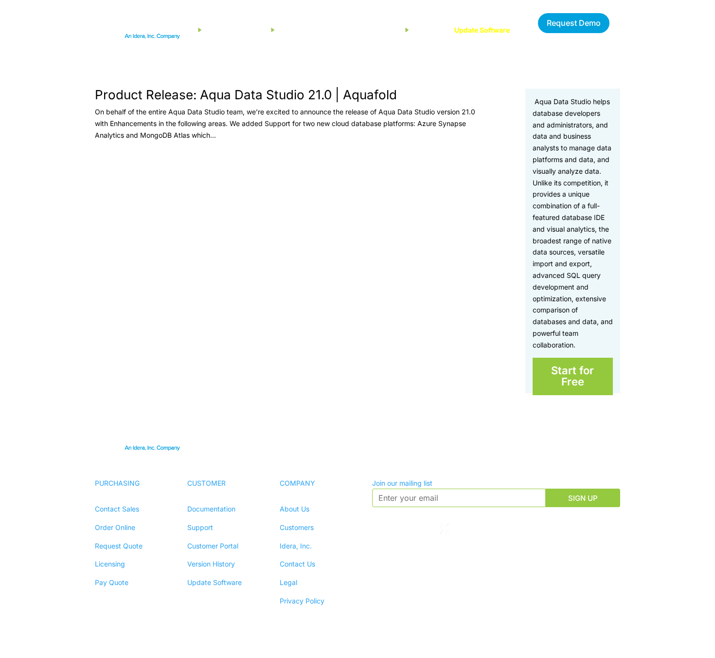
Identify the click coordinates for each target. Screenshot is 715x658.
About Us (294, 509)
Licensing (110, 564)
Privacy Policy (302, 601)
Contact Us (297, 564)
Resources (296, 30)
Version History (211, 564)
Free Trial (343, 30)
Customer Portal (212, 546)
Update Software (482, 30)
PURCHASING (117, 483)
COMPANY (297, 483)
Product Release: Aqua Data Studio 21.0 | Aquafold (246, 94)
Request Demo (574, 23)
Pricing (386, 30)
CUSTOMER (206, 483)
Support (426, 30)
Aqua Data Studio (234, 30)
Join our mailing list (402, 483)
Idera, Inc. (296, 546)
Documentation (211, 509)
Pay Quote (111, 582)
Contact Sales (117, 509)
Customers (297, 527)
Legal (288, 582)
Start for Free (572, 376)
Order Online (115, 527)
